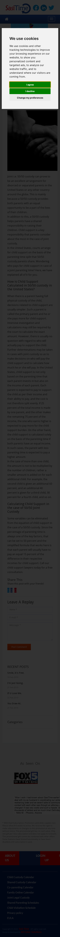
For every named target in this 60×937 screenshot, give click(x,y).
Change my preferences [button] (30, 97)
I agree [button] (30, 84)
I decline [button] (30, 91)
